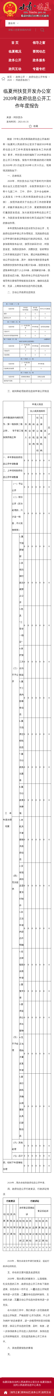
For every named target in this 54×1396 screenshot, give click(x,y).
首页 (9, 77)
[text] (20, 30)
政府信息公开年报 (38, 77)
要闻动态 (39, 51)
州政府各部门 (23, 80)
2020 (9, 80)
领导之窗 (39, 42)
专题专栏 (39, 69)
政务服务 (39, 60)
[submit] (42, 30)
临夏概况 (15, 51)
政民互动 (15, 69)
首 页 (15, 42)
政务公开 (15, 60)
